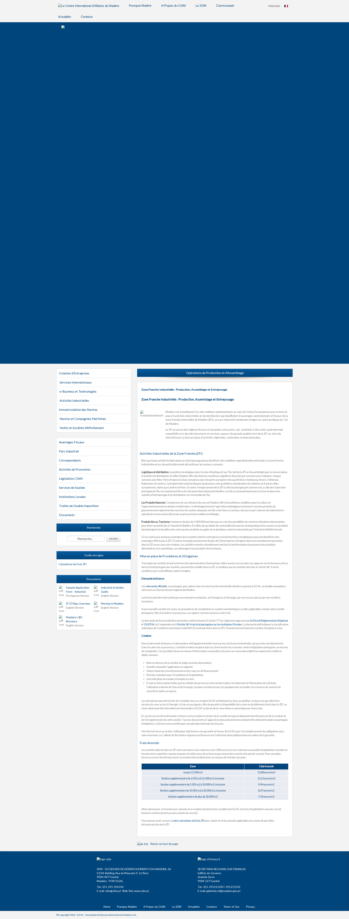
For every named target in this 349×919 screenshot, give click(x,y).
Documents (67, 515)
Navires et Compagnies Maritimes (83, 419)
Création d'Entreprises (74, 373)
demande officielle (156, 586)
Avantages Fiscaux (71, 442)
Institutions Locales (72, 496)
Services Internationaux (76, 382)
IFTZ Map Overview (78, 603)
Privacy (250, 906)
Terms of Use (231, 906)
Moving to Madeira (112, 603)
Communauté (225, 5)
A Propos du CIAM (173, 5)
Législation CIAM (71, 478)
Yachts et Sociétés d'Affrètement (82, 428)
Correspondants (70, 460)
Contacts (87, 16)
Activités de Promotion (74, 469)
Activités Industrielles (74, 400)
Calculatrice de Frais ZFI (73, 564)
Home (106, 906)
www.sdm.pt (141, 891)
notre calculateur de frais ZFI (188, 820)
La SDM (201, 5)
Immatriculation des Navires (78, 409)
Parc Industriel (69, 451)
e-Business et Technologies (78, 391)
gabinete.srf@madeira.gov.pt (223, 891)
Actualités (64, 16)
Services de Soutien (72, 487)
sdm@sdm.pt (113, 891)
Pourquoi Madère (140, 5)
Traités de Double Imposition (79, 506)
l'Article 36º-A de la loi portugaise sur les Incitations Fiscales (209, 624)
